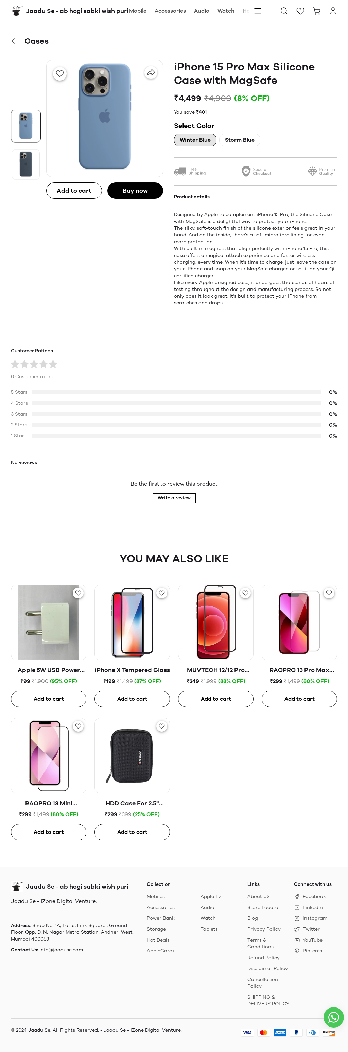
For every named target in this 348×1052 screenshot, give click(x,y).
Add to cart (74, 190)
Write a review (174, 498)
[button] (284, 11)
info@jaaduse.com (61, 950)
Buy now (135, 190)
